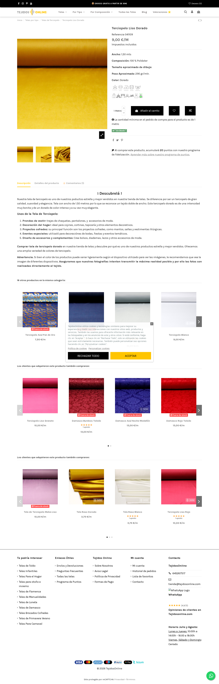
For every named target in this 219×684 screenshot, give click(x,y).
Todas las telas (65, 576)
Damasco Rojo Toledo (178, 420)
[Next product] (201, 20)
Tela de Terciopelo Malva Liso (40, 512)
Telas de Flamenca (30, 591)
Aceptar (130, 355)
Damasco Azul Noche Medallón (132, 420)
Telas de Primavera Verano (34, 618)
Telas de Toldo (27, 565)
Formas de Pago (104, 581)
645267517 (179, 573)
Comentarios (75, 183)
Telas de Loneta (28, 602)
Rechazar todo (88, 355)
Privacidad (119, 679)
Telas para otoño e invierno (30, 584)
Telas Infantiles (28, 571)
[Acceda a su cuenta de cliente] (192, 12)
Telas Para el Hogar (30, 576)
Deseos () (196, 3)
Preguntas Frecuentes (70, 571)
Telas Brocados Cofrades (33, 613)
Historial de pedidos (144, 571)
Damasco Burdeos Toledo (86, 420)
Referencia (118, 34)
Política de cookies (77, 348)
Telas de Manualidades (32, 597)
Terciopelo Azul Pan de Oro (40, 334)
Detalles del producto (47, 183)
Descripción (24, 183)
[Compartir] (113, 140)
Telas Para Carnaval (30, 623)
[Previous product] (199, 20)
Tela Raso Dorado (86, 512)
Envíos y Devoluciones (70, 565)
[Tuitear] (117, 140)
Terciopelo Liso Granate (40, 420)
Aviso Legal (101, 571)
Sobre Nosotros (104, 565)
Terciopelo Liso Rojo (178, 512)
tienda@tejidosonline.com (184, 584)
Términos (130, 679)
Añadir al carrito (149, 110)
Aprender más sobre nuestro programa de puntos (160, 154)
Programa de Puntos (69, 581)
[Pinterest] (122, 140)
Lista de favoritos (142, 576)
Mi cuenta (138, 565)
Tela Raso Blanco (132, 512)
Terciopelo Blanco (179, 334)
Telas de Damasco (29, 607)
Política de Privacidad (107, 576)
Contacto (138, 581)
